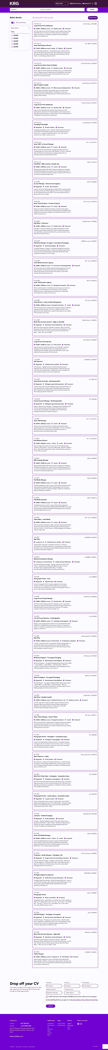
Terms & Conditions (76, 1000)
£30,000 (15, 38)
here (95, 997)
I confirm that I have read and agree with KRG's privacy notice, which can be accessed (72, 997)
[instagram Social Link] (81, 1024)
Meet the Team (50, 1030)
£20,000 (15, 35)
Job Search (50, 1024)
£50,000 (15, 44)
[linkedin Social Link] (78, 1024)
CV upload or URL (68, 989)
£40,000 (15, 41)
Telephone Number (51, 989)
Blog (48, 1035)
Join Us (49, 1033)
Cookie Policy (94, 1000)
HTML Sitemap (32, 1047)
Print (68, 1027)
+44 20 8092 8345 (26, 1026)
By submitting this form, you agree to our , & (73, 1000)
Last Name (66, 982)
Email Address (85, 982)
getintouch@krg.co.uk (16, 1036)
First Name (48, 982)
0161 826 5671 (25, 1024)
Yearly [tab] (12, 32)
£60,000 (15, 47)
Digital (69, 1024)
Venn (97, 1046)
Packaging (70, 1025)
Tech (68, 1029)
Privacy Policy (85, 1000)
